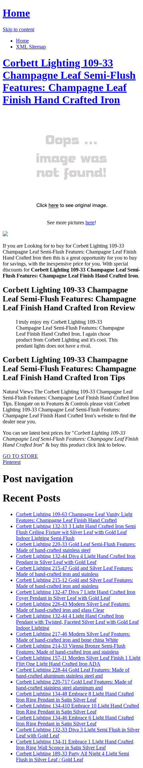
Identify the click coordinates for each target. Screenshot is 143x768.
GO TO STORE (20, 456)
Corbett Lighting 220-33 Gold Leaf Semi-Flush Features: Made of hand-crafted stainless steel (76, 547)
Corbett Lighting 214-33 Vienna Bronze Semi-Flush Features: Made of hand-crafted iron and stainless (70, 649)
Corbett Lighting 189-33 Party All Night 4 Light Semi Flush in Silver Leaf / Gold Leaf (72, 756)
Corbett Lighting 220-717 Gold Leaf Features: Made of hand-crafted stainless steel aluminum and (74, 685)
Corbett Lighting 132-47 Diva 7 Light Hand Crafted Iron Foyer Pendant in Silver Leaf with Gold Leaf (75, 595)
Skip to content (18, 29)
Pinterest (12, 462)
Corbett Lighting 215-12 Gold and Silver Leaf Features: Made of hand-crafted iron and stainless (74, 583)
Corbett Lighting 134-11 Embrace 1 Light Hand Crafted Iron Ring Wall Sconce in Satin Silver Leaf (74, 744)
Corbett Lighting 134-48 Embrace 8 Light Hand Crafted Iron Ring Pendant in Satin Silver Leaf (75, 697)
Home (16, 13)
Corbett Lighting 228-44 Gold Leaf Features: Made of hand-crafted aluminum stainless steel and (72, 673)
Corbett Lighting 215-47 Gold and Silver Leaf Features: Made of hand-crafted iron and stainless (74, 571)
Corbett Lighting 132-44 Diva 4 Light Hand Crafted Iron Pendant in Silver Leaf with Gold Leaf (75, 559)
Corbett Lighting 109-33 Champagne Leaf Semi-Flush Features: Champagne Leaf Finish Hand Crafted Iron (69, 81)
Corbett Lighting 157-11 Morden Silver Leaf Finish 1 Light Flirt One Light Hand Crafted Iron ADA (78, 661)
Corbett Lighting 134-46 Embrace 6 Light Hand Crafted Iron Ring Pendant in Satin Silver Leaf (75, 720)
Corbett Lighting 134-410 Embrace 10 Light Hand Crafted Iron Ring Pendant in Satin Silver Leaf (77, 708)
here (89, 222)
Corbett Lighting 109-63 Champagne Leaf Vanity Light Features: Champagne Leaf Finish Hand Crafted (74, 517)
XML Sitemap (31, 47)
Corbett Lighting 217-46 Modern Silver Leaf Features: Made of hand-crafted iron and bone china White (73, 637)
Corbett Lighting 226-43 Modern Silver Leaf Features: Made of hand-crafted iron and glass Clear (73, 607)
